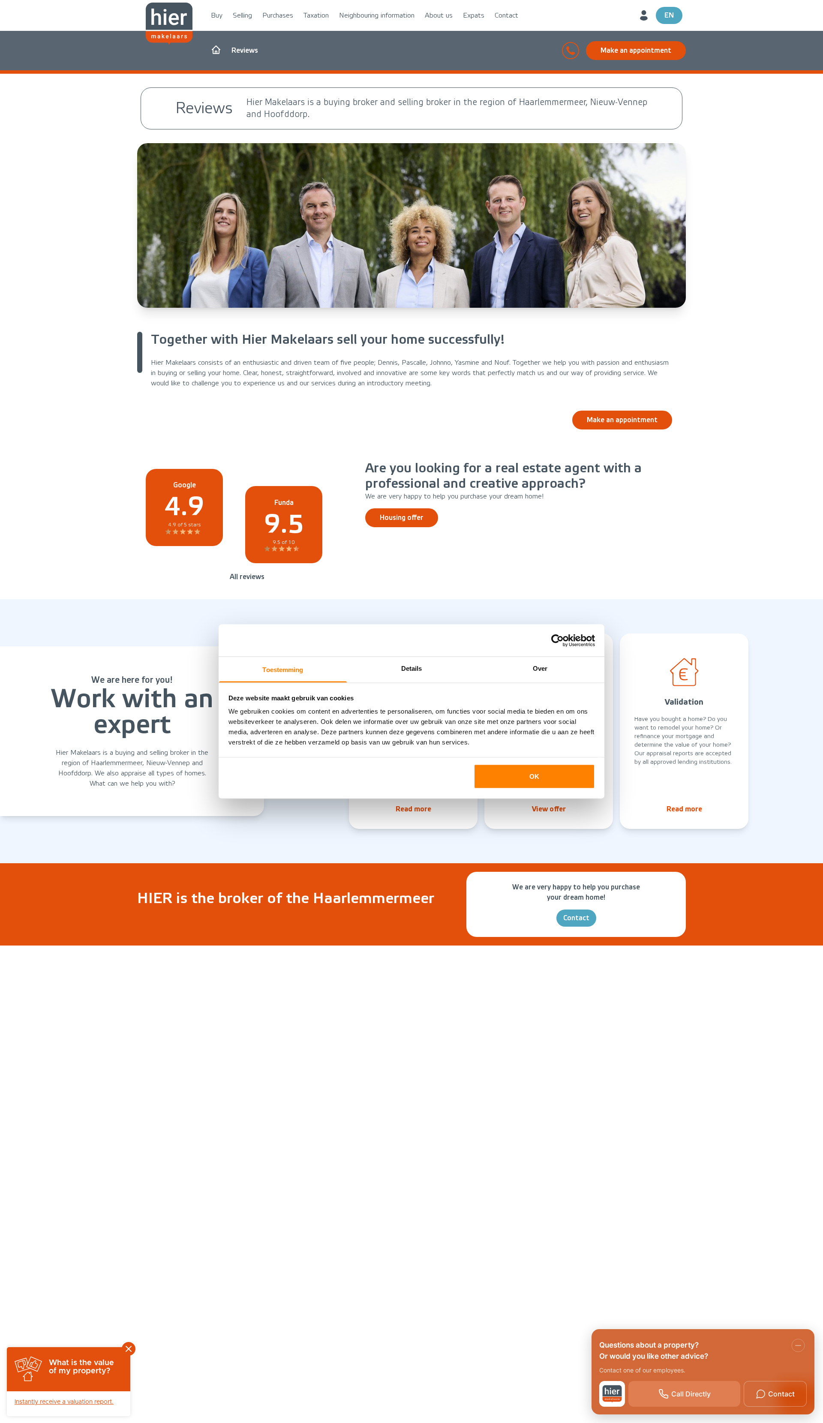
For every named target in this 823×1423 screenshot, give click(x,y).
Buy (216, 15)
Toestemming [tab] (282, 669)
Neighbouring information (377, 15)
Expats (473, 15)
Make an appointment (636, 50)
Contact (506, 15)
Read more (413, 809)
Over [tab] (540, 668)
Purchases (277, 15)
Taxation (316, 15)
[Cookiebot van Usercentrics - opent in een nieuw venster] (557, 640)
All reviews (247, 576)
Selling (242, 15)
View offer (549, 809)
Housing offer (402, 517)
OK (534, 776)
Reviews (244, 50)
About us (439, 15)
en (669, 15)
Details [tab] (411, 668)
